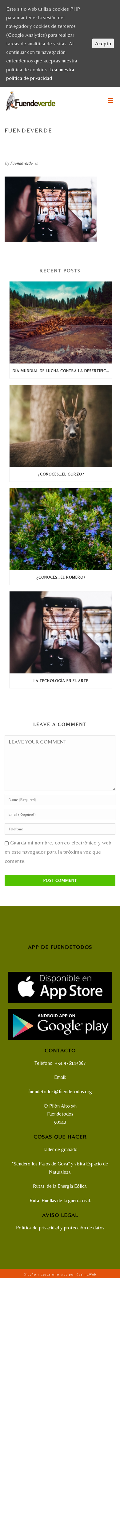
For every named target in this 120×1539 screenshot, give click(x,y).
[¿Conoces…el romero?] (61, 529)
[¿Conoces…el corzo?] (61, 426)
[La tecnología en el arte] (61, 632)
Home (19, 143)
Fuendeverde (21, 163)
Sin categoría (40, 143)
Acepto (103, 43)
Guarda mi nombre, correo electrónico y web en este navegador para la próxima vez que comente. (58, 851)
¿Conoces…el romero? (60, 577)
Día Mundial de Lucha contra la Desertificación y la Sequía (62, 371)
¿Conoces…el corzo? (61, 474)
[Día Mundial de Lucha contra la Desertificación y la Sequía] (61, 322)
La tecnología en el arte (80, 143)
